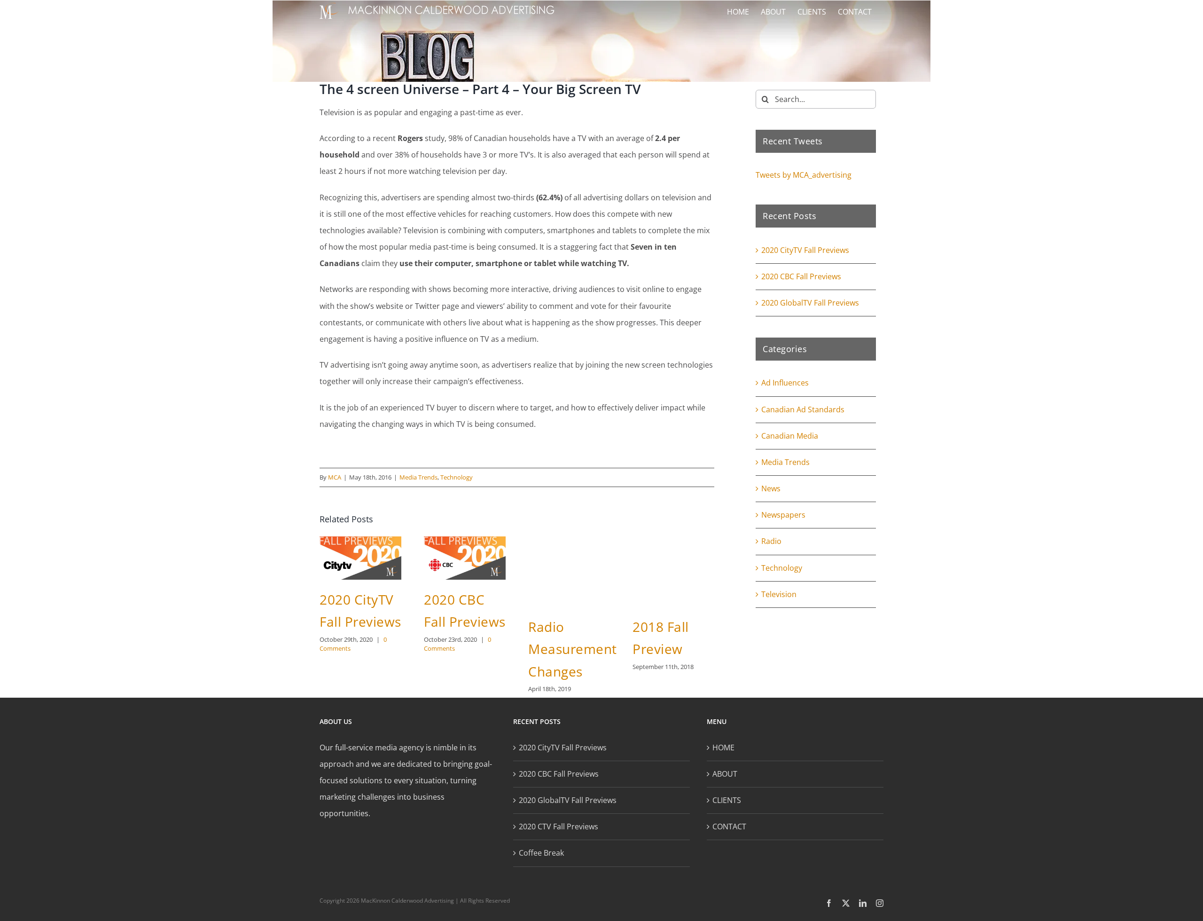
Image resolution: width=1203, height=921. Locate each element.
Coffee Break (541, 853)
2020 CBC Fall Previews (801, 276)
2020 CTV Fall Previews (558, 826)
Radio (771, 541)
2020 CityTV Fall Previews (805, 250)
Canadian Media (789, 436)
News (771, 488)
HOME (723, 747)
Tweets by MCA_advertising (803, 175)
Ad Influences (785, 383)
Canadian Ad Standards (802, 409)
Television (779, 594)
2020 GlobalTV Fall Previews (810, 303)
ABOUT (724, 774)
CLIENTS (726, 800)
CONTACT (729, 826)
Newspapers (783, 515)
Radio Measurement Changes (572, 649)
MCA (334, 477)
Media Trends (418, 477)
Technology (456, 477)
